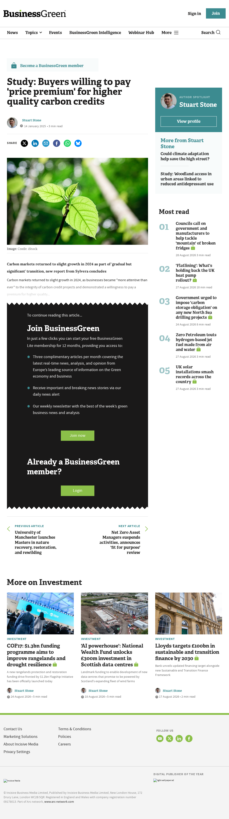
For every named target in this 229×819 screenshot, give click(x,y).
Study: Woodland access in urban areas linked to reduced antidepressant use (187, 179)
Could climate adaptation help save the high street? (185, 156)
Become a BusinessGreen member (52, 65)
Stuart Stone (31, 120)
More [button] (166, 32)
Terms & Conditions (74, 729)
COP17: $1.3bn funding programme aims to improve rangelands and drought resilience (36, 655)
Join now (77, 435)
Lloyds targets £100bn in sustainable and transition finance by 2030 (187, 652)
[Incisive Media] (12, 780)
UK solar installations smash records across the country (195, 374)
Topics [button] (32, 32)
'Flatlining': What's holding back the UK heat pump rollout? (195, 273)
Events (55, 32)
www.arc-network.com (59, 802)
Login (77, 490)
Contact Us (13, 729)
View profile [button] (188, 121)
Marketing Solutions (21, 736)
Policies (64, 736)
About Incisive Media (21, 744)
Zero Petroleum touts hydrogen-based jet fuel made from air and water (196, 342)
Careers (64, 744)
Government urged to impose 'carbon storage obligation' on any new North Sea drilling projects (196, 307)
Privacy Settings (17, 751)
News (12, 32)
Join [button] (216, 13)
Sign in (194, 13)
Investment (17, 639)
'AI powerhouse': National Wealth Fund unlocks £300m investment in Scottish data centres (112, 655)
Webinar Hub (141, 32)
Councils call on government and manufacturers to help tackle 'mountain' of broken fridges (196, 236)
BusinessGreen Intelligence (95, 32)
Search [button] (207, 32)
